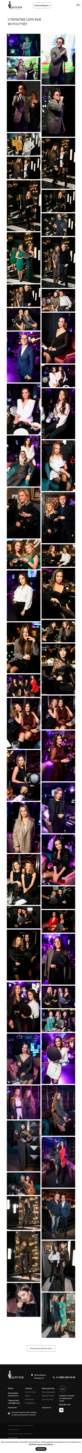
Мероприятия (48, 1388)
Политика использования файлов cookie (20, 1433)
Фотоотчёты (30, 1392)
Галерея (28, 1388)
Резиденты (30, 1403)
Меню (10, 1388)
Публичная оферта (13, 1429)
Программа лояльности (13, 1394)
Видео (28, 1395)
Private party (47, 1399)
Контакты (46, 1407)
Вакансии (12, 1407)
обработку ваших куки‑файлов (41, 1444)
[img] (78, 5)
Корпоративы (48, 1395)
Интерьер (29, 1399)
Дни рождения (48, 1392)
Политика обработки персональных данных (20, 1425)
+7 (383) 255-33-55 (65, 1377)
